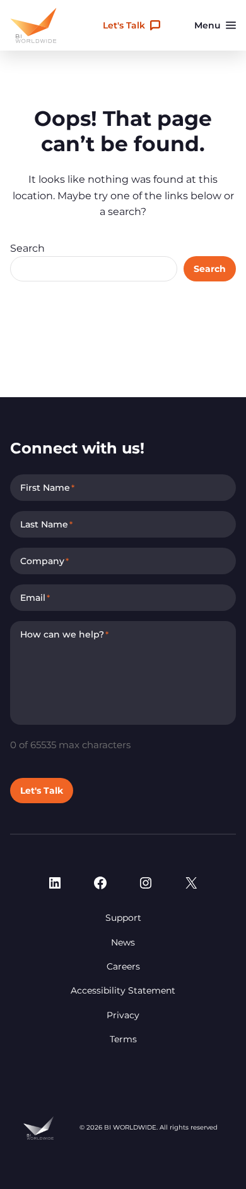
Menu (207, 25)
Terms (123, 1039)
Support (123, 917)
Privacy (123, 1015)
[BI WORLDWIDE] (33, 25)
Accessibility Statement (123, 990)
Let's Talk (124, 25)
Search (27, 248)
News (123, 942)
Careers (123, 966)
